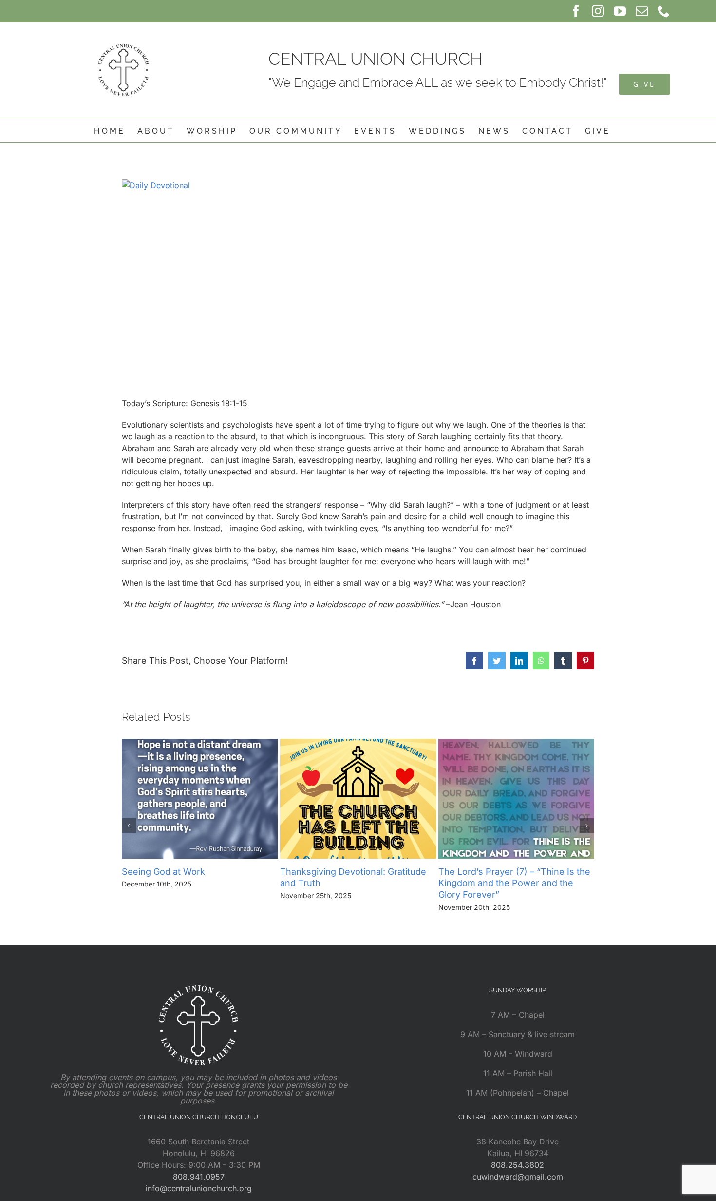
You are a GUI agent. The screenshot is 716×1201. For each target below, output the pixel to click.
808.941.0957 (199, 1176)
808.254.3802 (517, 1165)
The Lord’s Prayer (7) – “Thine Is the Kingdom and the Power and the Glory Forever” (514, 883)
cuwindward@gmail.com (517, 1176)
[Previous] (129, 825)
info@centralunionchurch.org (199, 1188)
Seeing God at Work (163, 871)
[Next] (587, 825)
